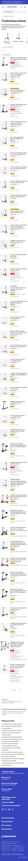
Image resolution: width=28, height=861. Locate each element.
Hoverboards (4, 750)
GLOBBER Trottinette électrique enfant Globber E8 (18, 463)
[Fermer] (25, 2)
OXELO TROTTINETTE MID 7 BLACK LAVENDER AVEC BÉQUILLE (17, 139)
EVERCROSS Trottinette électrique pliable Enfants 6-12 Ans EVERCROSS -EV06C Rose (18, 574)
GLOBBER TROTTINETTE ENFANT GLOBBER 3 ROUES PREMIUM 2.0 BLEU (18, 375)
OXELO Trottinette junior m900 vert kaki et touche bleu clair (18, 153)
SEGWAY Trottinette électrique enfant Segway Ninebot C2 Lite (18, 58)
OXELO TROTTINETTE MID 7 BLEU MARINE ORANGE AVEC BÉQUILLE (18, 303)
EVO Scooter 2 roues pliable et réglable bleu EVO (18, 608)
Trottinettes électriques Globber (10, 741)
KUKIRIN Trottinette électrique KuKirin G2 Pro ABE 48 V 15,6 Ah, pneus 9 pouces (18, 496)
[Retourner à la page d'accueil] (12, 7)
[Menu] (3, 7)
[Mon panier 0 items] (25, 7)
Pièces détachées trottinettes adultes (11, 737)
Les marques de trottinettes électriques (12, 739)
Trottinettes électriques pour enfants (11, 730)
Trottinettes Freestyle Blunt (8, 760)
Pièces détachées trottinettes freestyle (12, 752)
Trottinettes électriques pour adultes (11, 724)
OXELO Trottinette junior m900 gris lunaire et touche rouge (18, 346)
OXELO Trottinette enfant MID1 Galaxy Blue (18, 255)
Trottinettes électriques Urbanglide (11, 747)
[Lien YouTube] (9, 809)
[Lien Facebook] (2, 809)
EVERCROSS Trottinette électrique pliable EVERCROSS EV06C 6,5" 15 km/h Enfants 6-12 (18, 446)
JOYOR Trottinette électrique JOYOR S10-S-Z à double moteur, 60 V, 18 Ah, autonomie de (18, 530)
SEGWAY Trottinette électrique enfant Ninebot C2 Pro (18, 105)
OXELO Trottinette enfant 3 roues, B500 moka (17, 317)
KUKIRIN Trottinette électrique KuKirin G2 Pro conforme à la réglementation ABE (18, 560)
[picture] (4, 61)
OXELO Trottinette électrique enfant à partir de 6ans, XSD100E (18, 289)
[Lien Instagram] (12, 809)
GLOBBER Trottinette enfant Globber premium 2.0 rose (17, 430)
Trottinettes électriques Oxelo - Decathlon (12, 763)
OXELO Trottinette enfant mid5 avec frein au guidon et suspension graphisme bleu (18, 226)
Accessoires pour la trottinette (9, 743)
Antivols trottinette (6, 765)
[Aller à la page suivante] (20, 690)
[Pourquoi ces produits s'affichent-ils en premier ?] (2, 55)
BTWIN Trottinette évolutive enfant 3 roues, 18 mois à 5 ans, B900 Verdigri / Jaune (18, 332)
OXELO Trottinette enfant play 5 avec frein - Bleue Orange (18, 181)
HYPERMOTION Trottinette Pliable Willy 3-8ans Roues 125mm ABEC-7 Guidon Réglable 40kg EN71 (17, 644)
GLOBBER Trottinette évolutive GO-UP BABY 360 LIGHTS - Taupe (18, 625)
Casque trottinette (6, 728)
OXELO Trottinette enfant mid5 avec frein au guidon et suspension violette (18, 74)
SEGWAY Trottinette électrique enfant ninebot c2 (18, 269)
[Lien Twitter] (6, 809)
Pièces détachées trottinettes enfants (11, 726)
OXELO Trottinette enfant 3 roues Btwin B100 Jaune (17, 211)
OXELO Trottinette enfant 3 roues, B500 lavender (17, 360)
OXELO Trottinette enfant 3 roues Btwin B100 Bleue (17, 91)
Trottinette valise (6, 734)
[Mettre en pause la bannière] (23, 2)
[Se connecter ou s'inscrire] (21, 7)
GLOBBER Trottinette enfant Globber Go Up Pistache (17, 241)
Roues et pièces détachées (8, 756)
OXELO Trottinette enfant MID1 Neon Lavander (18, 388)
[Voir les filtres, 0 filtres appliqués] (3, 51)
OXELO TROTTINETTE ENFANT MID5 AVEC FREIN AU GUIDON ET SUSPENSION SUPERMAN (18, 483)
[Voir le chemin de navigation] (2, 16)
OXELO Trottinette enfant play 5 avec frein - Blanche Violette (18, 167)
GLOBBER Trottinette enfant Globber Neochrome (17, 402)
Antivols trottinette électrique (9, 745)
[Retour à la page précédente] (8, 690)
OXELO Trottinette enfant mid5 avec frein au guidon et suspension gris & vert (18, 123)
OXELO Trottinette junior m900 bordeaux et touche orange (18, 195)
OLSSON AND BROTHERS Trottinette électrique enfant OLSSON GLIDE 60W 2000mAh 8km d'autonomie (18, 544)
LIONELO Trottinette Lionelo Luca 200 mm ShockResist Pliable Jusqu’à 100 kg (17, 666)
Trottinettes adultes (18, 41)
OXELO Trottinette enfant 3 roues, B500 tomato (17, 416)
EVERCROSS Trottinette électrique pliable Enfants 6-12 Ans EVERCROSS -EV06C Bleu (18, 512)
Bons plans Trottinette (7, 42)
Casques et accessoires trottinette (10, 732)
